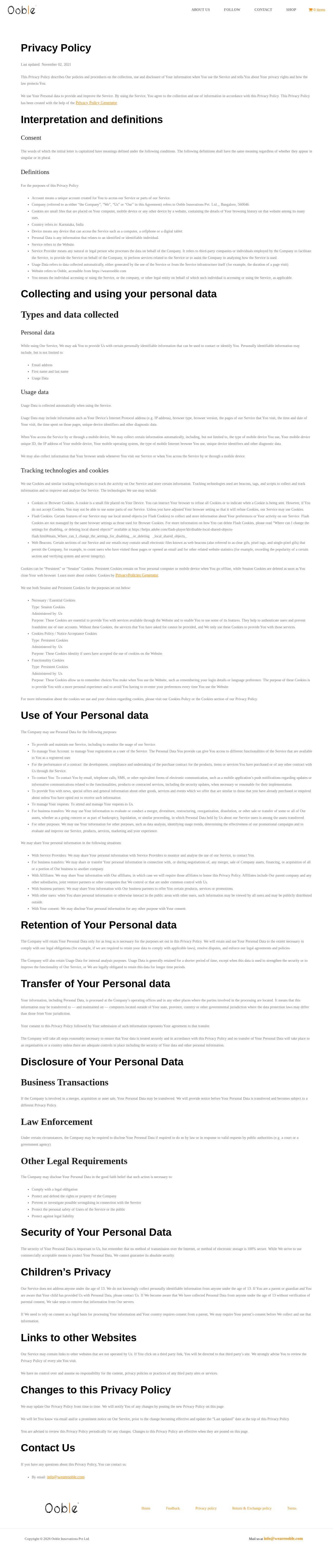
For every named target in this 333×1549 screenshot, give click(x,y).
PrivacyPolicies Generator (137, 575)
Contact (263, 10)
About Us (200, 10)
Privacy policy (206, 1508)
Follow (232, 10)
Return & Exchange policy (252, 1508)
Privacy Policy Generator (96, 103)
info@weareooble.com (66, 1477)
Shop (291, 10)
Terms (291, 1508)
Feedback (173, 1508)
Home (146, 1508)
